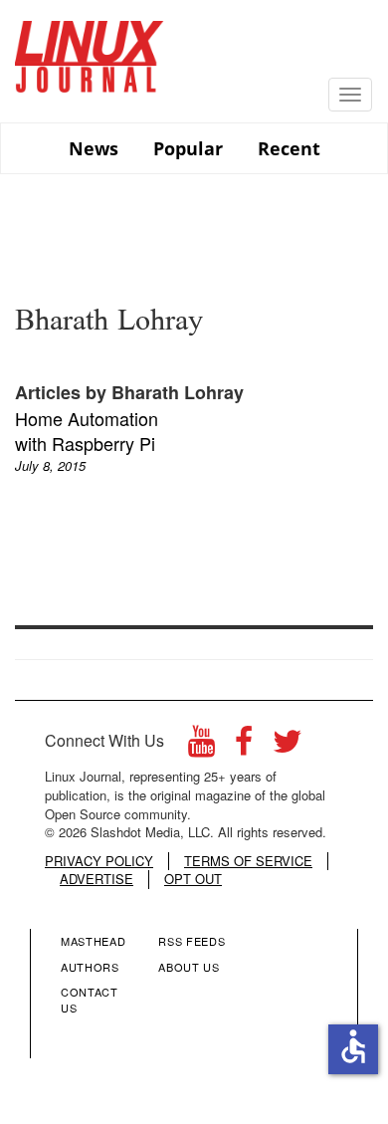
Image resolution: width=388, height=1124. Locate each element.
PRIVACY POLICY (99, 861)
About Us (188, 967)
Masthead (93, 941)
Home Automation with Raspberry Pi (86, 431)
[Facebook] (244, 746)
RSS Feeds (191, 941)
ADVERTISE (96, 879)
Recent (289, 148)
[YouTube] (201, 746)
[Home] (89, 49)
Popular (188, 148)
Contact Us (89, 999)
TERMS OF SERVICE (248, 861)
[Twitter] (287, 746)
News (93, 148)
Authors (90, 967)
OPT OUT (193, 879)
